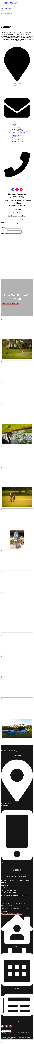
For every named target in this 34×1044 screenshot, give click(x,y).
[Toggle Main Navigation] (1, 16)
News (17, 1021)
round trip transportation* (19, 39)
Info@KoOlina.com (17, 141)
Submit (3, 235)
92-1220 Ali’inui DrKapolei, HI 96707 (17, 84)
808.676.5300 (17, 179)
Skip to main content (10, 3)
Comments (4, 233)
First (18, 224)
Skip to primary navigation (11, 2)
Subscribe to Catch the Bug (25, 6)
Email (3, 227)
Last (18, 226)
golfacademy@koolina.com (17, 132)
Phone (3, 229)
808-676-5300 (14, 6)
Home (17, 946)
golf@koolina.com (17, 125)
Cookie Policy (8, 1038)
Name (3, 222)
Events (17, 988)
